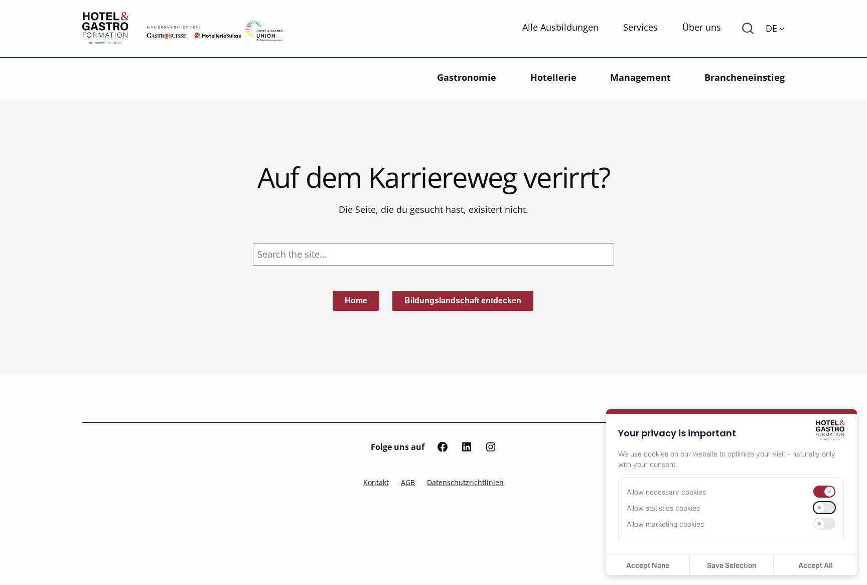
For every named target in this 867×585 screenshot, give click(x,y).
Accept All (815, 565)
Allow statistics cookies (663, 508)
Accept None (647, 565)
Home (356, 300)
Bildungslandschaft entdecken (462, 300)
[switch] (824, 492)
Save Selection (731, 565)
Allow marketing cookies (665, 524)
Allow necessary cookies (666, 492)
